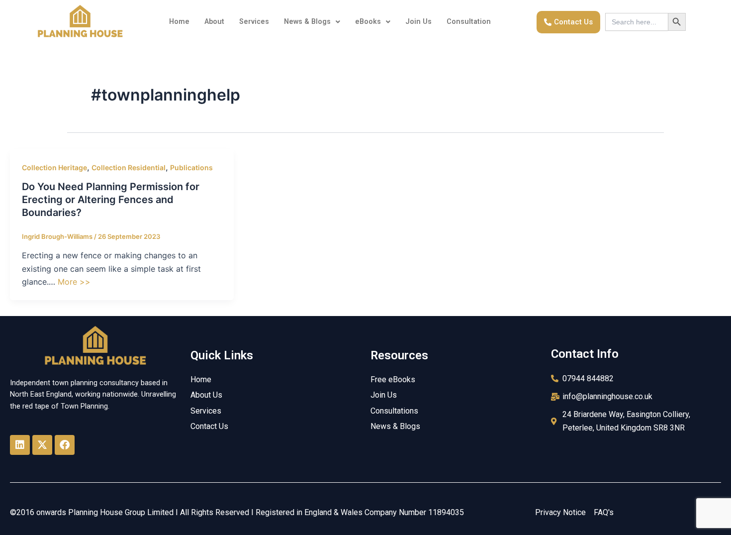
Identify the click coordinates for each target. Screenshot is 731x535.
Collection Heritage (54, 167)
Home (179, 21)
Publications (191, 167)
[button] (312, 22)
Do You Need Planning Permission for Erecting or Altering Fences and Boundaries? (110, 199)
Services (254, 21)
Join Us (418, 21)
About (214, 21)
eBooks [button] (368, 21)
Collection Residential (128, 167)
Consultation (469, 21)
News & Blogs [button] (307, 21)
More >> (74, 282)
